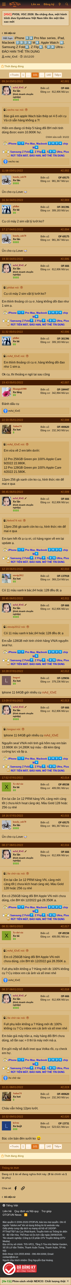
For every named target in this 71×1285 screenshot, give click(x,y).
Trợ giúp (46, 1211)
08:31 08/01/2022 (12, 926)
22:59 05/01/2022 (12, 419)
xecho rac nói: (15, 109)
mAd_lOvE (11, 56)
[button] (4, 4)
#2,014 (65, 777)
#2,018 (65, 989)
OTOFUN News (12, 1214)
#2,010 (65, 568)
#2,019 (65, 1087)
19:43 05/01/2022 (12, 382)
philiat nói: (13, 287)
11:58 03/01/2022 (12, 170)
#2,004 (65, 229)
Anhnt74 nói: (14, 520)
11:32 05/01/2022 (12, 331)
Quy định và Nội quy (26, 1211)
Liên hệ (7, 1211)
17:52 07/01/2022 (12, 777)
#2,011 (65, 598)
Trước (15, 74)
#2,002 (65, 170)
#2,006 (65, 331)
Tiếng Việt (11, 1205)
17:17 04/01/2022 (12, 229)
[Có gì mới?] (59, 4)
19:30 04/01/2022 (12, 258)
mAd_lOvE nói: (16, 356)
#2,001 (65, 81)
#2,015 (65, 815)
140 (48, 74)
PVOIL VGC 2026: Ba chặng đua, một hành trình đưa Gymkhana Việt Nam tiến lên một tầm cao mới (35, 18)
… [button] (28, 74)
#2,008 (65, 419)
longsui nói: (14, 729)
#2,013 (65, 700)
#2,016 (65, 845)
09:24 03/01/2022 (12, 81)
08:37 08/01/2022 (12, 989)
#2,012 (65, 671)
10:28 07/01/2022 (12, 671)
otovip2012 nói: (16, 626)
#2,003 (65, 199)
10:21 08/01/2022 (12, 1087)
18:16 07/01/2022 (12, 815)
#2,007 (65, 382)
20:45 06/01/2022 (12, 598)
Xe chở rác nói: (16, 873)
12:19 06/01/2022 (12, 568)
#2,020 (65, 1116)
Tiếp (56, 74)
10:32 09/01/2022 (12, 1116)
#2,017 (65, 926)
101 (35, 74)
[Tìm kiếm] (66, 4)
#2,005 (65, 258)
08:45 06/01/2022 (12, 491)
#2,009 (65, 491)
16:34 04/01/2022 (12, 199)
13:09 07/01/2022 (12, 700)
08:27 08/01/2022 (12, 845)
